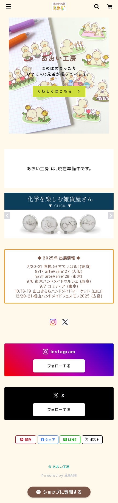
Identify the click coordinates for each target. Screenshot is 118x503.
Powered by (52, 475)
